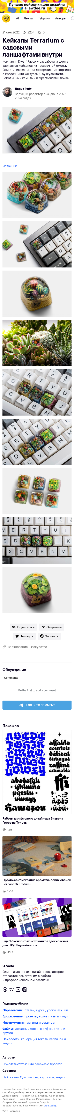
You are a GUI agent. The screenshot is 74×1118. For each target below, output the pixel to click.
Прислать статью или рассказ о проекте (32, 1064)
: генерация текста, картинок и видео (34, 1041)
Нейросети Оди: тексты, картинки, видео (33, 1077)
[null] (23, 627)
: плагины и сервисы (28, 1022)
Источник (9, 166)
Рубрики (44, 18)
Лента (28, 18)
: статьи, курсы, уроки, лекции (35, 1010)
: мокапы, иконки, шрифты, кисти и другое (33, 1031)
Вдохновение (18, 647)
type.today (50, 1105)
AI (17, 18)
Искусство (39, 647)
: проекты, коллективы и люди (35, 1016)
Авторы (60, 18)
